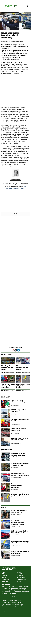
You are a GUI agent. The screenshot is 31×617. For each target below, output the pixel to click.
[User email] (16, 214)
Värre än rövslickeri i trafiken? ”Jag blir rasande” (22, 367)
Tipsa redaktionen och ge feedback (12, 606)
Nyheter (3, 41)
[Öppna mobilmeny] (2, 6)
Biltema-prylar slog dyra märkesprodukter (19, 511)
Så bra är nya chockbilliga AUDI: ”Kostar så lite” (19, 532)
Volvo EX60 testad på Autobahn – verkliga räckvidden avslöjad (18, 522)
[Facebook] (14, 214)
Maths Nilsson (19, 41)
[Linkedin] (18, 350)
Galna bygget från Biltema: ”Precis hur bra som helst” (20, 542)
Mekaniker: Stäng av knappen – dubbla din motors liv (18, 455)
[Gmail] (13, 350)
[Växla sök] (27, 6)
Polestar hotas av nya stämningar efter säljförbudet (8, 385)
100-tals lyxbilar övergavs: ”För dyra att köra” (7, 367)
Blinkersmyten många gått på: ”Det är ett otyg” (23, 385)
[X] (15, 350)
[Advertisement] (15, 91)
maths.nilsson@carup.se (14, 602)
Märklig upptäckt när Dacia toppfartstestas (20, 552)
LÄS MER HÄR (12, 593)
